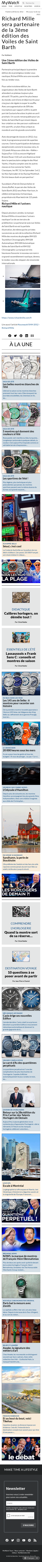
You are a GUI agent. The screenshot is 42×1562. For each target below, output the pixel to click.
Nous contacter (20, 1551)
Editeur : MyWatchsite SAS (21, 1553)
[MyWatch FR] (10, 3)
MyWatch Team (8, 1551)
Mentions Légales (32, 1551)
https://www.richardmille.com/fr (17, 317)
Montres (28, 6)
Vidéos (37, 6)
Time (10, 6)
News (4, 6)
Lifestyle (18, 6)
